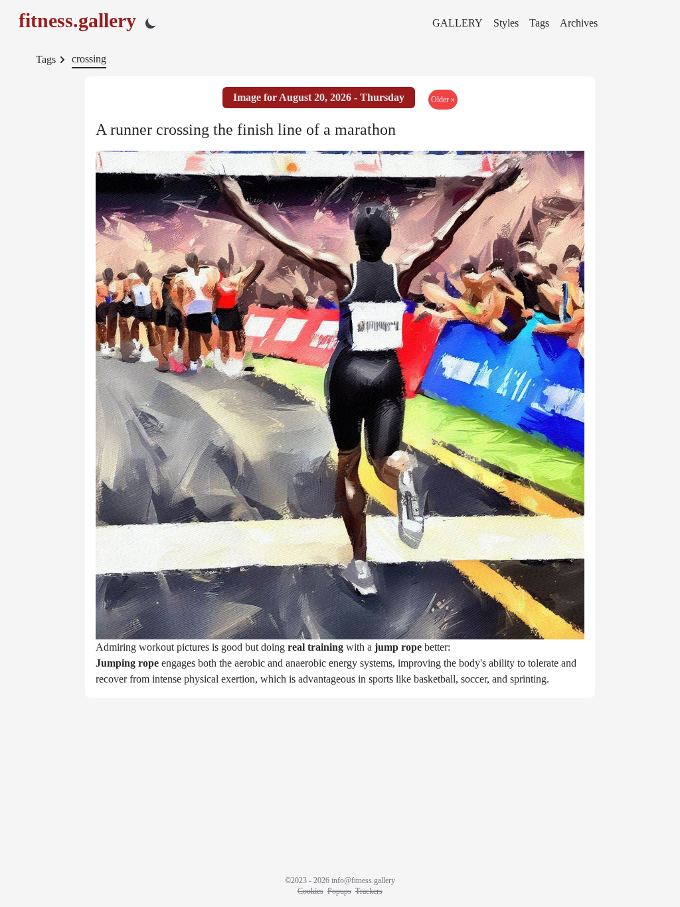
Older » (443, 99)
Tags (539, 23)
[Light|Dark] (150, 23)
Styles (506, 23)
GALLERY (457, 23)
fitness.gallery (77, 20)
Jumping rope (127, 663)
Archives (579, 23)
